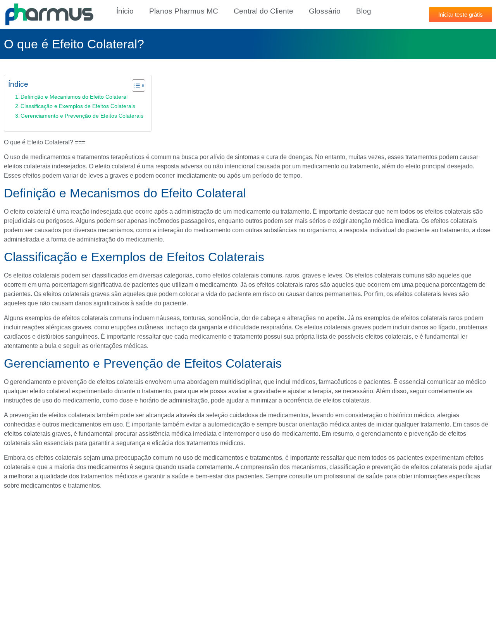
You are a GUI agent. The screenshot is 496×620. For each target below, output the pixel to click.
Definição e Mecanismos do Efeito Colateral (74, 97)
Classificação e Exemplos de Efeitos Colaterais (78, 106)
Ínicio (125, 11)
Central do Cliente (263, 11)
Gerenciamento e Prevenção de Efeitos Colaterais (82, 116)
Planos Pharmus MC (183, 11)
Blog (363, 11)
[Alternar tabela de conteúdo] (134, 85)
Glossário (325, 11)
